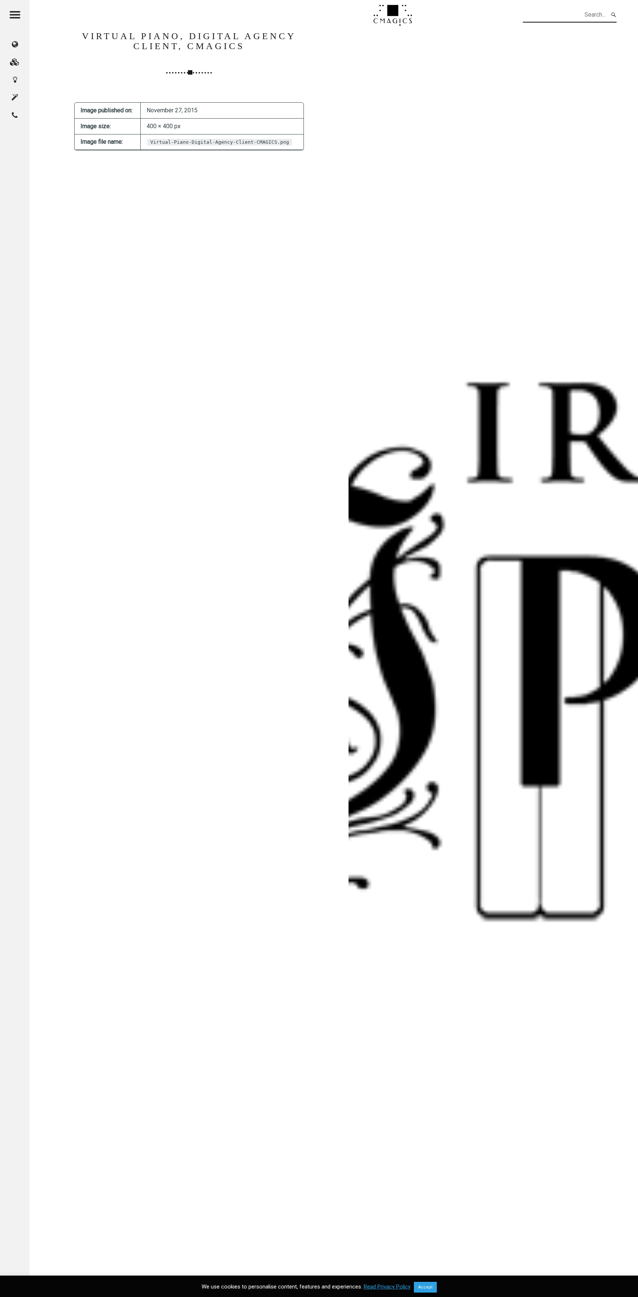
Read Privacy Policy (387, 1286)
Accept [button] (425, 1287)
